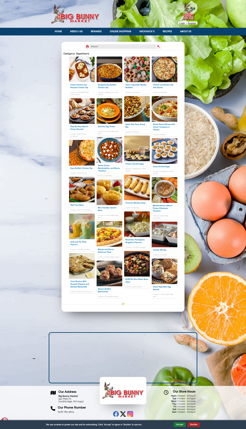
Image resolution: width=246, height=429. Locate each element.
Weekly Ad (76, 31)
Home (58, 31)
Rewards (96, 31)
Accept (179, 424)
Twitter (123, 414)
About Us (185, 31)
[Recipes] (87, 46)
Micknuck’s (147, 31)
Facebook (116, 414)
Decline (193, 424)
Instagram (130, 414)
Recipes (167, 31)
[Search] (158, 46)
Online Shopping (120, 31)
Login (182, 23)
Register (192, 23)
